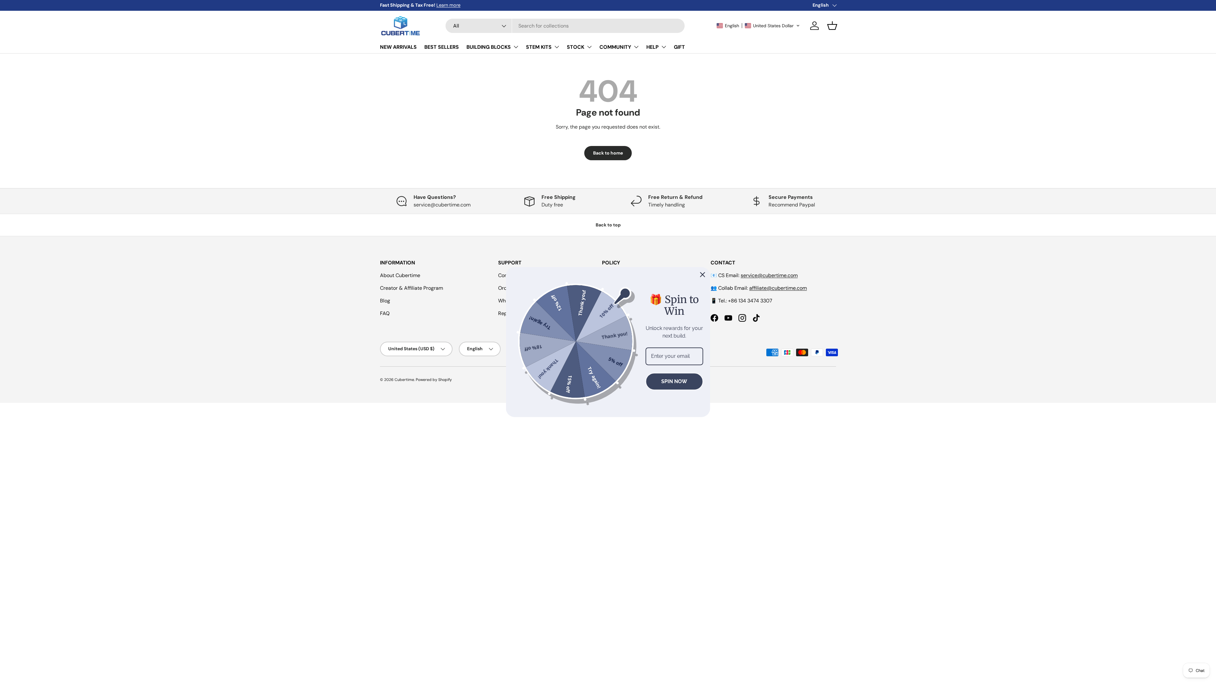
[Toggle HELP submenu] (664, 47)
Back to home (608, 153)
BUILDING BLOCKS (488, 47)
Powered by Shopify (434, 379)
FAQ (385, 313)
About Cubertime (400, 275)
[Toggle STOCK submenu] (589, 47)
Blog (385, 300)
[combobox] (565, 26)
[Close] (702, 274)
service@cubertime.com (769, 275)
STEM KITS (539, 47)
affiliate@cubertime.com (778, 288)
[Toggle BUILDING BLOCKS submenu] (516, 47)
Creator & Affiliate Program (411, 288)
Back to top (608, 225)
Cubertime (404, 379)
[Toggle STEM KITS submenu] (556, 47)
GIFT (679, 47)
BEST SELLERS (441, 47)
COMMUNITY (615, 47)
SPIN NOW (674, 381)
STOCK (575, 47)
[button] (758, 26)
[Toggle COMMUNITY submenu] (636, 47)
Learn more (448, 5)
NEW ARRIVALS (398, 47)
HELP (652, 47)
